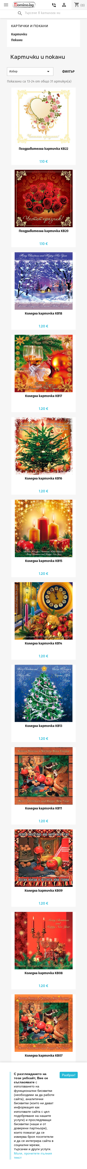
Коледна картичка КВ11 (43, 808)
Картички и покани (29, 26)
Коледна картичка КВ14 (43, 643)
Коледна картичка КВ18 (43, 313)
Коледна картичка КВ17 (43, 396)
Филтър (68, 72)
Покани (17, 40)
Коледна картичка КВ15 (43, 561)
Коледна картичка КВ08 (44, 973)
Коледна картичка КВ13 (43, 726)
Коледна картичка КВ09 (44, 891)
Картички (19, 34)
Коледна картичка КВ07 (43, 1056)
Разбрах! (68, 1075)
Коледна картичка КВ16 (43, 478)
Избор (30, 71)
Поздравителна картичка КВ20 (43, 231)
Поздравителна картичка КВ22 (43, 149)
